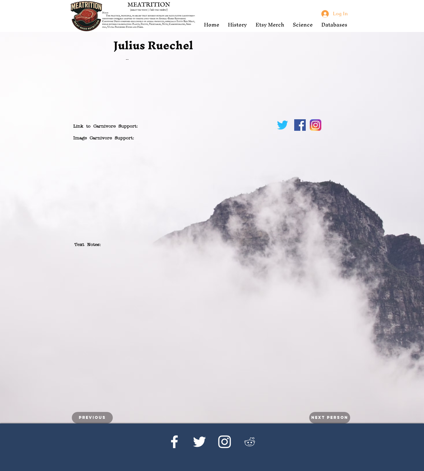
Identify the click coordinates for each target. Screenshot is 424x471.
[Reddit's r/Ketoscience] (249, 441)
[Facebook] (174, 441)
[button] (237, 25)
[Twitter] (199, 441)
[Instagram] (224, 441)
